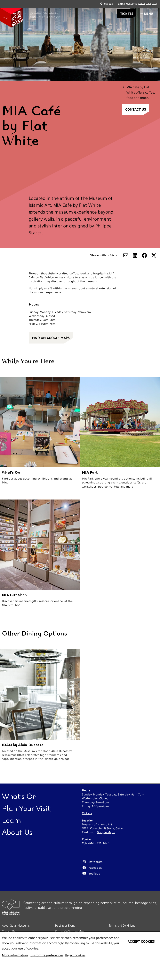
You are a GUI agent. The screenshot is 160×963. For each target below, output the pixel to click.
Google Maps (106, 832)
